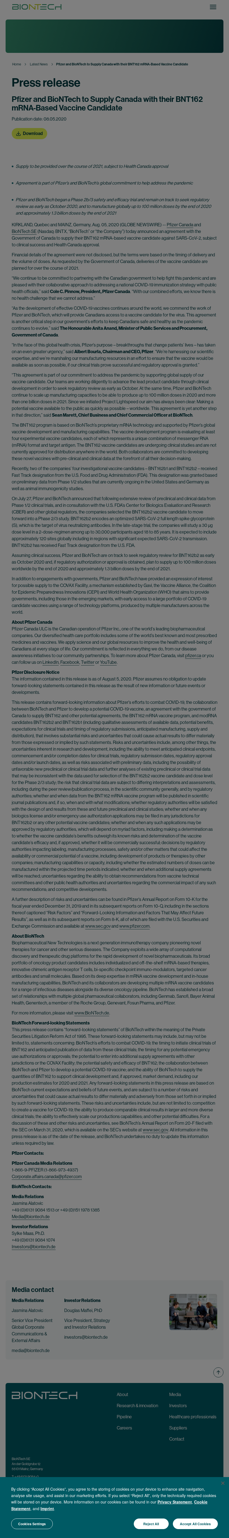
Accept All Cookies (195, 1523)
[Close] (223, 1483)
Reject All (151, 1523)
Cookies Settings (32, 1523)
